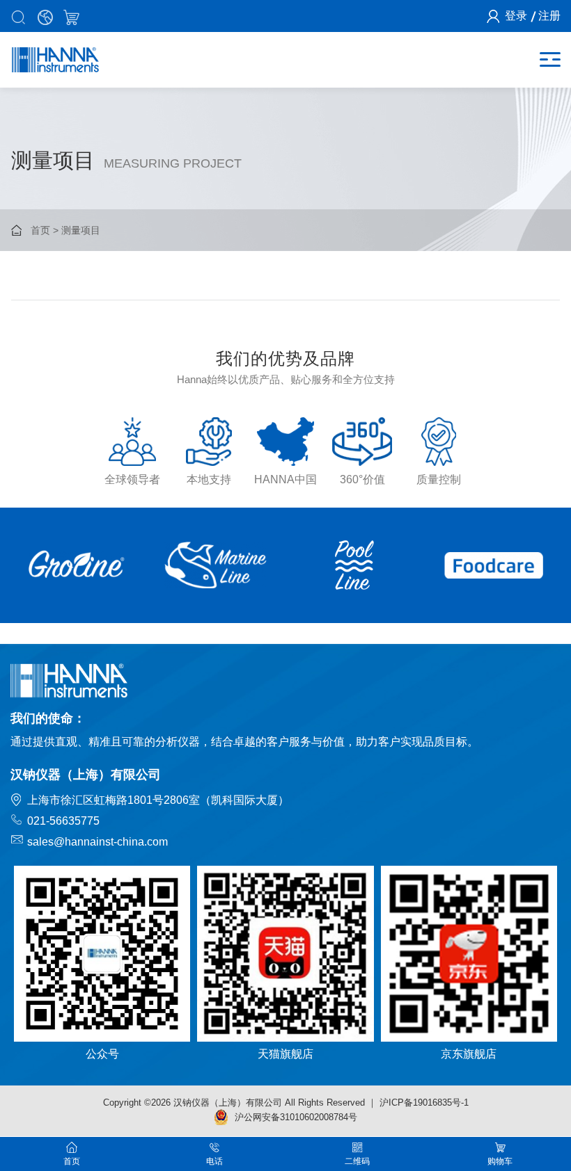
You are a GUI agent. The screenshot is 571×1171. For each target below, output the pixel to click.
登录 (516, 16)
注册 (549, 16)
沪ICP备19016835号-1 (424, 1102)
